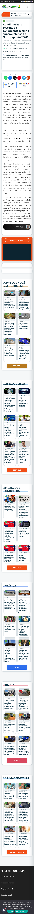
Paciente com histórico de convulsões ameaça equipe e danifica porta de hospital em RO (24, 750)
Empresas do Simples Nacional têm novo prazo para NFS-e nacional (9, 304)
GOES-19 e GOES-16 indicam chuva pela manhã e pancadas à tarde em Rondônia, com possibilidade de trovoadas (9, 405)
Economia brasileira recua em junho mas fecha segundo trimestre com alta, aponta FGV (24, 305)
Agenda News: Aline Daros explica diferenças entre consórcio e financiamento (19, 14)
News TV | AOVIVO (17, 240)
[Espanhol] (24, 83)
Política (10, 422)
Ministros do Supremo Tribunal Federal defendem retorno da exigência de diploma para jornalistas (24, 606)
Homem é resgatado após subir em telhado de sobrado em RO (24, 727)
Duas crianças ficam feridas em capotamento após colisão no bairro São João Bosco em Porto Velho (24, 705)
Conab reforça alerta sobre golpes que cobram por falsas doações (9, 352)
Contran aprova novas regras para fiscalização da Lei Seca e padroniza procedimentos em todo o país (24, 817)
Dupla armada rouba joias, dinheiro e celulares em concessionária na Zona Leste (9, 704)
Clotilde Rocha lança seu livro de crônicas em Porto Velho (23, 795)
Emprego (10, 502)
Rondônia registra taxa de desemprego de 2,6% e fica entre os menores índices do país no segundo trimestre (24, 354)
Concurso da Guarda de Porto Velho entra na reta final (24, 534)
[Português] (20, 83)
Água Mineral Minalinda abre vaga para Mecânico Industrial (9, 559)
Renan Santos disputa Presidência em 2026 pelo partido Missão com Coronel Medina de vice (24, 655)
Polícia (10, 697)
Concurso (24, 502)
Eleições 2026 (24, 395)
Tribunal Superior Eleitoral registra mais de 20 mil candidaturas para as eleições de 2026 (9, 655)
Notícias (10, 395)
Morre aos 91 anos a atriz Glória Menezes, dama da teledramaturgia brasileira (24, 840)
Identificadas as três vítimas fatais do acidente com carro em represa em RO (9, 728)
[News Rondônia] (11, 6)
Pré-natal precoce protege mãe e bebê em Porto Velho (9, 795)
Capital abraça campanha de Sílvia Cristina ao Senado (9, 628)
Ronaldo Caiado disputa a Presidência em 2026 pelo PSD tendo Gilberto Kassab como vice (9, 430)
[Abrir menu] (31, 7)
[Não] (32, 907)
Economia (10, 21)
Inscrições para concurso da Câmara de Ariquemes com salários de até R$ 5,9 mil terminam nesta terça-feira (24, 511)
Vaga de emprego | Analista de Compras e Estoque (22, 559)
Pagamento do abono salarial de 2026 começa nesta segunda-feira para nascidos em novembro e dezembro (9, 328)
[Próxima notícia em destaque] (31, 14)
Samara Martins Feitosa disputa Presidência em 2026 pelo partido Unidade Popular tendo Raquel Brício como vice (9, 456)
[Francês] (27, 83)
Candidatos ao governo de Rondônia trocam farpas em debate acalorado (23, 403)
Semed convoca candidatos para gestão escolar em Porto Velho (9, 508)
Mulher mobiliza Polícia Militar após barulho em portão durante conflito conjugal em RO (9, 750)
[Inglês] (24, 86)
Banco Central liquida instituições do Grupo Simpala (23, 325)
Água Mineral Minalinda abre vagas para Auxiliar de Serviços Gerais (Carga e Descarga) (9, 536)
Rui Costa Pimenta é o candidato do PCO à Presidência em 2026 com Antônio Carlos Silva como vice (24, 431)
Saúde (10, 790)
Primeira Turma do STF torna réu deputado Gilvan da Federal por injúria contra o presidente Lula (9, 605)
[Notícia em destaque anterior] (29, 14)
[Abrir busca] (27, 7)
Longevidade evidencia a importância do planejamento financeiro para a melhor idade (9, 816)
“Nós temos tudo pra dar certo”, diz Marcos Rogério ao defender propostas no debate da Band (24, 631)
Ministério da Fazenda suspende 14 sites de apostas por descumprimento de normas (10, 841)
